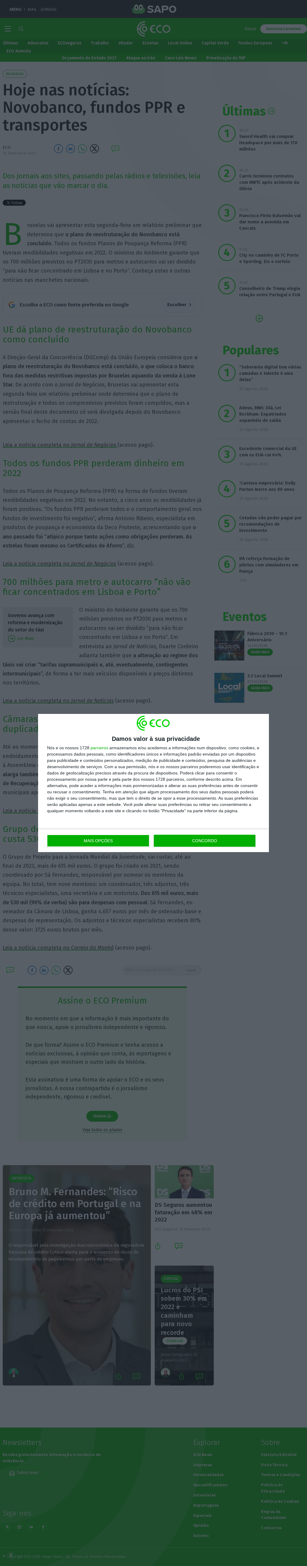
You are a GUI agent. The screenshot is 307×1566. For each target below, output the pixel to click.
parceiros (99, 748)
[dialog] (153, 783)
